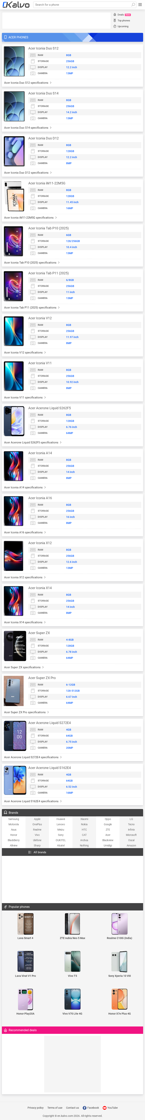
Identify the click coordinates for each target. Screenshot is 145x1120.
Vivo (37, 834)
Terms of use (54, 1107)
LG (131, 819)
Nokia (84, 824)
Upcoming (123, 26)
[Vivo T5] (72, 961)
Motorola (13, 824)
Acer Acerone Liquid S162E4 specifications (31, 801)
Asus (13, 829)
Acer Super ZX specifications (22, 667)
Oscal (131, 840)
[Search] (133, 5)
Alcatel (60, 845)
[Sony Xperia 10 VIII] (119, 962)
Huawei (60, 819)
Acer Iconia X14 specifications (23, 622)
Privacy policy (36, 1107)
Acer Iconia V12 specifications (23, 352)
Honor (13, 834)
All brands (40, 852)
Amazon (131, 845)
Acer (107, 834)
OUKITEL (61, 840)
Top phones (124, 20)
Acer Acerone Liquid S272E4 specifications (31, 757)
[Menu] (140, 5)
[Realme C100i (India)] (119, 924)
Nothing (84, 845)
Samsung (13, 819)
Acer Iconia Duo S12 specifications (26, 82)
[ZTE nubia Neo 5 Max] (72, 924)
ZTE (108, 829)
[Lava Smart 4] (25, 924)
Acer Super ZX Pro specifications (25, 712)
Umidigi (108, 845)
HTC (84, 829)
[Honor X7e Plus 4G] (119, 999)
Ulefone (37, 840)
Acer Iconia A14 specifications (23, 487)
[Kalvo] (16, 5)
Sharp (37, 845)
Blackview (107, 840)
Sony (60, 834)
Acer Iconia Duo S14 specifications (26, 127)
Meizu (60, 829)
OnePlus (37, 824)
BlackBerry (14, 840)
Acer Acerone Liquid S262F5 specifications (31, 442)
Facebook (93, 1107)
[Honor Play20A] (25, 1000)
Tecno (131, 824)
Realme (37, 829)
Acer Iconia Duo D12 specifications (26, 172)
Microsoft (131, 834)
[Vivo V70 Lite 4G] (72, 999)
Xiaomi (84, 819)
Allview (13, 845)
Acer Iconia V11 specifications (23, 397)
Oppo (108, 819)
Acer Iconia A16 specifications (23, 532)
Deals (124, 14)
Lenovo (61, 824)
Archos (84, 840)
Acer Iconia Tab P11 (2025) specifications (30, 307)
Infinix (131, 829)
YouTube (112, 1107)
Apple (37, 819)
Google (108, 824)
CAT (84, 834)
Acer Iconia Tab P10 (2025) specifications (30, 262)
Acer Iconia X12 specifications (23, 577)
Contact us (72, 1107)
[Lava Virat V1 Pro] (25, 961)
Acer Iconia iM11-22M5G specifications (29, 217)
